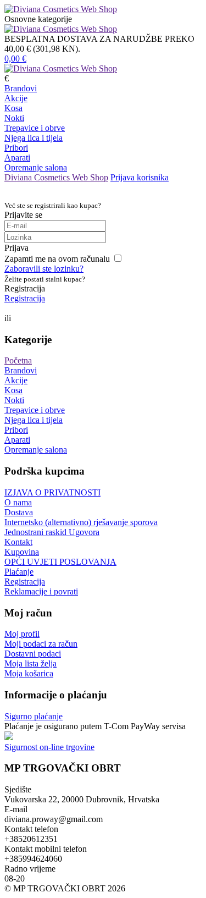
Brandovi (20, 88)
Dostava (18, 512)
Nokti (14, 118)
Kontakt (18, 542)
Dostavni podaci (32, 653)
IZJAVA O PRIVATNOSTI (52, 492)
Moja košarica (28, 673)
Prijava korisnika (139, 177)
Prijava (16, 247)
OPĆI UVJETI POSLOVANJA (60, 561)
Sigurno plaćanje (33, 716)
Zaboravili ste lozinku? (43, 268)
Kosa (13, 108)
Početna (18, 360)
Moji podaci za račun (40, 643)
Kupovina (21, 552)
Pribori (16, 147)
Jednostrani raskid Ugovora (51, 532)
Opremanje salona (35, 167)
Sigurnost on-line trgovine (49, 747)
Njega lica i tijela (33, 137)
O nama (18, 502)
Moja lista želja (30, 663)
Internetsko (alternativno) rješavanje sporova (81, 522)
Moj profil (22, 633)
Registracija (24, 298)
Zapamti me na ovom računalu (57, 258)
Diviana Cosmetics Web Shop (56, 177)
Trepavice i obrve (34, 128)
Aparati (17, 157)
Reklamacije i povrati (41, 591)
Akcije (15, 98)
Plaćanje (19, 571)
